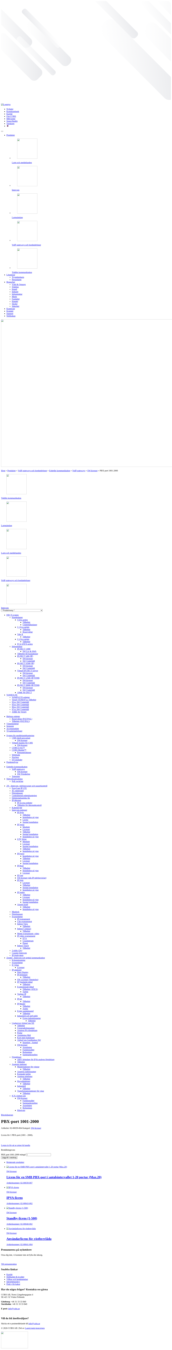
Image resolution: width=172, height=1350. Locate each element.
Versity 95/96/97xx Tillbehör (24, 700)
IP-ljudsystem (17, 955)
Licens (25, 820)
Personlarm (16, 279)
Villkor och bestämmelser (17, 1279)
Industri (15, 292)
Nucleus (15, 757)
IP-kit (19, 999)
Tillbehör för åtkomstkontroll (29, 805)
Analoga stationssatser (26, 1071)
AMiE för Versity (19, 712)
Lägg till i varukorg (9, 1158)
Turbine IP (21, 994)
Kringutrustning (18, 960)
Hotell (14, 289)
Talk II (20, 634)
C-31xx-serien (23, 627)
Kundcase (10, 309)
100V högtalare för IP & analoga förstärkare (35, 1059)
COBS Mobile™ (19, 750)
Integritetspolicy (13, 1282)
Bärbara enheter (13, 716)
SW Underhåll (29, 661)
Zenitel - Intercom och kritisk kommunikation (25, 958)
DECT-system (12, 615)
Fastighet (15, 299)
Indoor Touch (23, 946)
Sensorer (10, 726)
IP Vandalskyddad (25, 982)
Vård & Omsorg (19, 284)
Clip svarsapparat (24, 921)
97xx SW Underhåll (20, 709)
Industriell (21, 1086)
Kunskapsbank (12, 111)
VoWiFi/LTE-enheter (21, 697)
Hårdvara (21, 1110)
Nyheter (9, 109)
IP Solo (20, 880)
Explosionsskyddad (25, 987)
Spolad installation (30, 822)
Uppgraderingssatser (26, 1028)
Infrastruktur (17, 294)
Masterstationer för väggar (28, 1067)
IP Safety (21, 892)
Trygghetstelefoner (14, 731)
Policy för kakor (13, 1284)
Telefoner (16, 776)
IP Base (20, 866)
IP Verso (20, 824)
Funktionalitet (28, 1050)
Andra (25, 1008)
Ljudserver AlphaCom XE (23, 1023)
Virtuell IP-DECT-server (27, 671)
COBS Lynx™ (18, 748)
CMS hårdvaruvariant (21, 738)
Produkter (10, 135)
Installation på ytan (31, 817)
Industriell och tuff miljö (27, 1016)
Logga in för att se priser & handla (15, 1145)
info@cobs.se (14, 1308)
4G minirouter (18, 791)
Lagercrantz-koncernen (35, 1328)
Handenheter (17, 617)
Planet (25, 943)
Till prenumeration (9, 1264)
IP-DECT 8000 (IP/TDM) (28, 685)
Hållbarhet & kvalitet (15, 1277)
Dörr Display (22, 972)
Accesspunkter (12, 728)
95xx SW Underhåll (20, 704)
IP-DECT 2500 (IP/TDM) (28, 678)
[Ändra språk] (7, 126)
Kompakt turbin (24, 1074)
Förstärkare (16, 1057)
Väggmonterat (12, 724)
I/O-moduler (17, 760)
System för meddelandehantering (20, 735)
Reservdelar (28, 632)
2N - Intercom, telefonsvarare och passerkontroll (26, 786)
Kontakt (9, 311)
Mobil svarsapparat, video (28, 933)
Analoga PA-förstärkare (27, 1030)
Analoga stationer (19, 1064)
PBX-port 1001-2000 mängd (13, 1154)
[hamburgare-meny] (2, 131)
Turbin (25, 992)
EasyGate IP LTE (19, 788)
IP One (20, 875)
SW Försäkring (23, 774)
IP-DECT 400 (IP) (25, 656)
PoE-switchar (17, 781)
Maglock (15, 912)
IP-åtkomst (16, 800)
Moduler (26, 827)
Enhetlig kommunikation (59, 471)
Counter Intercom (19, 953)
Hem (3, 471)
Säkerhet (15, 306)
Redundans (27, 1052)
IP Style (20, 812)
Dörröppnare (17, 914)
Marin (14, 296)
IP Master (21, 1004)
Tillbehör (26, 622)
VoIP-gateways (78, 471)
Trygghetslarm (18, 277)
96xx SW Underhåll (20, 707)
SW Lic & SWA (29, 651)
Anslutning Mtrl (24, 1035)
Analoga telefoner (24, 1076)
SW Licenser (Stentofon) (27, 979)
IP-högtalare (22, 975)
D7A (25, 938)
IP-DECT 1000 (23, 649)
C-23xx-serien (23, 639)
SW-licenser (92, 471)
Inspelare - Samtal (30, 1042)
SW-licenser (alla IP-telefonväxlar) (31, 878)
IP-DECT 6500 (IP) (25, 663)
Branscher (10, 282)
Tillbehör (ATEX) (30, 989)
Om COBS (11, 116)
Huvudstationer (23, 1081)
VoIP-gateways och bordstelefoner (32, 471)
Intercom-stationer (19, 810)
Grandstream (28, 941)
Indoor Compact (24, 929)
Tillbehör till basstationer (27, 654)
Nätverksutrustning (14, 779)
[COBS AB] (5, 104)
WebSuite (16, 755)
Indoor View (22, 924)
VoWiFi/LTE (11, 695)
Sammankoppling (30, 1054)
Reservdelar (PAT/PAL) (22, 719)
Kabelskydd (17, 808)
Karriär (9, 114)
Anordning (27, 1047)
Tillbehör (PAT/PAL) (21, 721)
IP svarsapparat (23, 919)
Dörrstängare (17, 793)
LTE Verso (21, 839)
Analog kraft (22, 904)
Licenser (26, 829)
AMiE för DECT (24, 692)
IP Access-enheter (24, 803)
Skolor (14, 304)
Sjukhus (15, 287)
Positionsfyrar (12, 762)
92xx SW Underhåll (20, 702)
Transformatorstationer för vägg (30, 1091)
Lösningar (10, 275)
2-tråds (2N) (17, 950)
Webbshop (10, 316)
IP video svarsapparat (26, 936)
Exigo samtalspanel (25, 1011)
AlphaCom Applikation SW (29, 1040)
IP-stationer (17, 970)
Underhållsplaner (30, 625)
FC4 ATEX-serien (25, 644)
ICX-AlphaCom (19, 1096)
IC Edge (15, 965)
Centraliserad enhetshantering (24, 795)
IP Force (20, 854)
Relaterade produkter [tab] (15, 1162)
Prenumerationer (24, 752)
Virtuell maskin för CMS (22, 743)
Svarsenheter (17, 916)
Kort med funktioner (26, 1038)
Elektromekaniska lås (21, 798)
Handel (15, 301)
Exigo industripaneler (32, 1018)
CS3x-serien (22, 620)
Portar (19, 1033)
